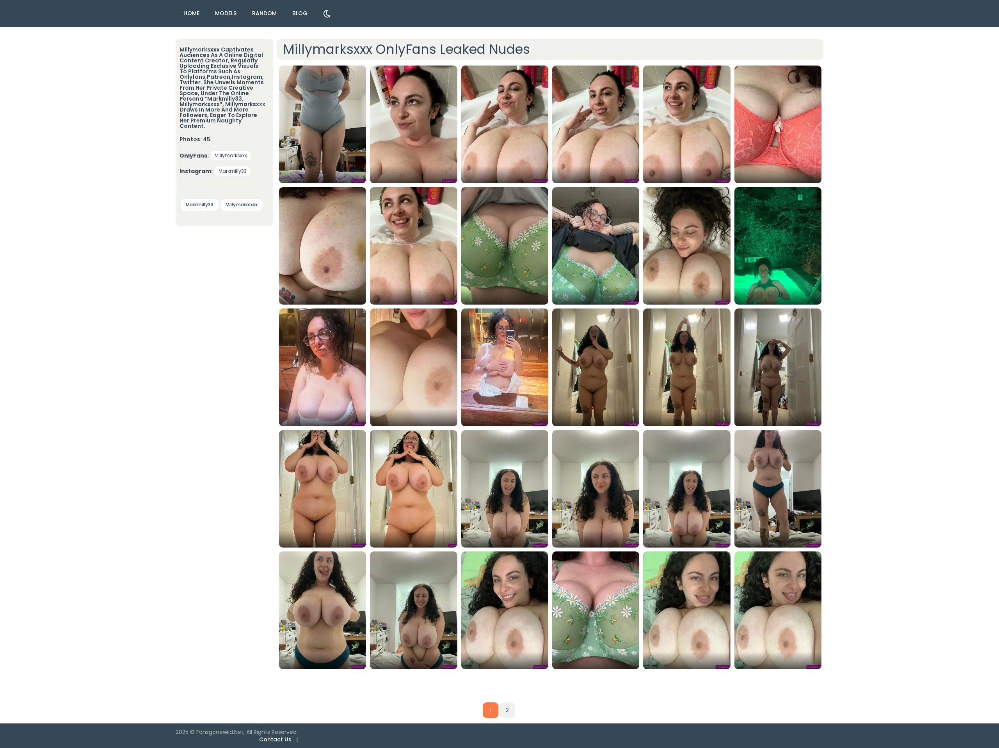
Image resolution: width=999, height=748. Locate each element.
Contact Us (275, 739)
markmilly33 (233, 171)
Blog (300, 13)
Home (191, 13)
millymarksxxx (231, 155)
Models (225, 13)
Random (264, 13)
